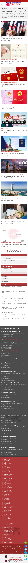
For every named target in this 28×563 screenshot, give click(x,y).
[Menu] (1, 4)
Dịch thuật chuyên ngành (7, 256)
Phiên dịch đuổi (5, 281)
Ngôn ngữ (3, 551)
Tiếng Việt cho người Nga (7, 532)
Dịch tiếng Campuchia (6, 482)
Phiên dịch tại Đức (5, 515)
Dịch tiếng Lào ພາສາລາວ (6, 483)
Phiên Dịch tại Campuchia (7, 526)
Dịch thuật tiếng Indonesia (7, 491)
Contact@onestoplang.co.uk (10, 422)
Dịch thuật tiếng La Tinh (6, 541)
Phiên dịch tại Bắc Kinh (6, 539)
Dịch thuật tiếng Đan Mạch (7, 488)
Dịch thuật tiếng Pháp (6, 463)
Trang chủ (3, 546)
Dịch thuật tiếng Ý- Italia (7, 468)
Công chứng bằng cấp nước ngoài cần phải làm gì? (7, 36)
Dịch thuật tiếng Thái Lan (7, 478)
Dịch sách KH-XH (5, 499)
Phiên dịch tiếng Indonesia (7, 523)
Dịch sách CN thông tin (6, 502)
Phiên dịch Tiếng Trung (6, 514)
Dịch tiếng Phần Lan (6, 460)
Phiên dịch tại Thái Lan (6, 524)
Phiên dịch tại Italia (5, 511)
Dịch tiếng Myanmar (6, 537)
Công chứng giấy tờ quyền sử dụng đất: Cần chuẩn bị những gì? (14, 295)
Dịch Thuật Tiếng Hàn (6, 475)
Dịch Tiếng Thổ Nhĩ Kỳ (6, 490)
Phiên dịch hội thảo (6, 276)
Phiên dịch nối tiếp (5, 279)
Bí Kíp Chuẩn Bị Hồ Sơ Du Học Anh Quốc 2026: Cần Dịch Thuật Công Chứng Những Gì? (12, 174)
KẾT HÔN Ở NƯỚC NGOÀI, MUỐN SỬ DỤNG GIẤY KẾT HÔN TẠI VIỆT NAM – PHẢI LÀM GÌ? (14, 304)
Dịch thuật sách (5, 262)
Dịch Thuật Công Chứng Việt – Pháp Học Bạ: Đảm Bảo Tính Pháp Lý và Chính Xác (11, 242)
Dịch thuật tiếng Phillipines (7, 504)
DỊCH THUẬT (4, 255)
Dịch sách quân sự (5, 498)
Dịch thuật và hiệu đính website (8, 260)
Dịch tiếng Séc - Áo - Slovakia (8, 506)
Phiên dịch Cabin (5, 278)
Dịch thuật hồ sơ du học (7, 535)
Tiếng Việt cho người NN (7, 527)
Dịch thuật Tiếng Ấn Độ (6, 476)
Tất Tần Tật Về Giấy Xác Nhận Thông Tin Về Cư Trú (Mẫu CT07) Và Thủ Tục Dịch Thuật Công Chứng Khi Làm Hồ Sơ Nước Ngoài (14, 128)
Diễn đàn (24, 551)
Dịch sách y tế (4, 496)
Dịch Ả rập (4, 471)
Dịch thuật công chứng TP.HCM (8, 548)
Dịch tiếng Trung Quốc (6, 462)
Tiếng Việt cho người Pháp (7, 534)
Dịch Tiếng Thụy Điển (6, 480)
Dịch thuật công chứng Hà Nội (13, 546)
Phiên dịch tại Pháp (6, 519)
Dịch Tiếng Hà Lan (5, 470)
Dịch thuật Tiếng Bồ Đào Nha (7, 474)
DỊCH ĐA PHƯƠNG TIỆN (7, 266)
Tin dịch (19, 551)
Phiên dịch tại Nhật (5, 521)
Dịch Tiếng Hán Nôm (6, 503)
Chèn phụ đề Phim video (7, 268)
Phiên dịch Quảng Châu (6, 517)
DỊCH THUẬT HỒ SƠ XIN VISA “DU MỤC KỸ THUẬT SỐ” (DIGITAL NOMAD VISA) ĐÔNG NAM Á (13, 308)
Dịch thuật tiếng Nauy (6, 484)
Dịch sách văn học (5, 494)
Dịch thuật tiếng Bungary (7, 542)
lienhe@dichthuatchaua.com (10, 369)
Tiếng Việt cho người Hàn (7, 528)
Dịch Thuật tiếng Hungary (7, 487)
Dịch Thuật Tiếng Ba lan (6, 486)
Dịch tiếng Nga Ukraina (6, 466)
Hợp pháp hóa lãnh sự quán (7, 263)
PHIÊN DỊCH (4, 274)
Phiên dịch (9, 551)
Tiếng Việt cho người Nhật (7, 530)
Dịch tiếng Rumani (5, 508)
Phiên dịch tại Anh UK (6, 512)
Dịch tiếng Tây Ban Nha (6, 472)
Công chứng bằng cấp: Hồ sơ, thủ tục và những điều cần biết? (9, 82)
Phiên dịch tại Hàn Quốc (7, 518)
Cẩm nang (15, 551)
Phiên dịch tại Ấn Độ (6, 538)
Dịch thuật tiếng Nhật (6, 464)
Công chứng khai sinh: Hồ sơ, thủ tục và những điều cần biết (9, 59)
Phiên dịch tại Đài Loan (6, 510)
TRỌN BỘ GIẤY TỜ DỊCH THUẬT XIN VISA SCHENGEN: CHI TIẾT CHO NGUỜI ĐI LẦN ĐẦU (13, 312)
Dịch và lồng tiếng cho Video (7, 271)
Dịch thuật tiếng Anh (6, 459)
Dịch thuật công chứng (6, 258)
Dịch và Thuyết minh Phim (7, 270)
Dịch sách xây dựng (6, 495)
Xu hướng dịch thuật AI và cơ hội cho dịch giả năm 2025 (8, 219)
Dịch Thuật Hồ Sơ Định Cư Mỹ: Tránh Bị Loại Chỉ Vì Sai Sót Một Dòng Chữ (10, 151)
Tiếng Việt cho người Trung (7, 531)
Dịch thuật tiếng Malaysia (7, 507)
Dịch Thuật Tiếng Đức (6, 467)
